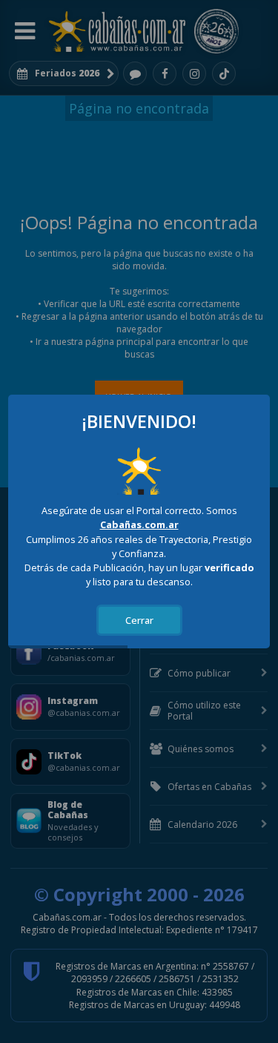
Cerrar (139, 620)
